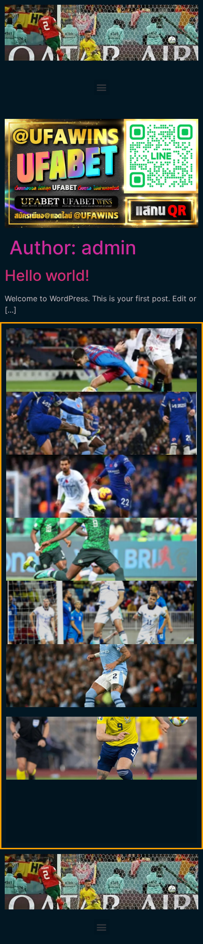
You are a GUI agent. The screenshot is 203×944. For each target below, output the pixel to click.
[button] (102, 87)
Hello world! (47, 275)
